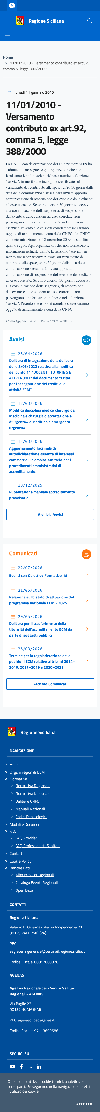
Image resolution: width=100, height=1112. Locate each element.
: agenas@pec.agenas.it (32, 1020)
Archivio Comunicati (50, 684)
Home (8, 57)
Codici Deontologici (31, 817)
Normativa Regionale (33, 786)
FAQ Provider (26, 838)
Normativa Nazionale (33, 793)
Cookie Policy (20, 861)
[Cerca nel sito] (90, 21)
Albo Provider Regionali (35, 875)
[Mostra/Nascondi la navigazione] (7, 35)
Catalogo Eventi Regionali (37, 882)
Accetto (84, 1104)
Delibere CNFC (27, 801)
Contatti (16, 853)
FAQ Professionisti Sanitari (38, 846)
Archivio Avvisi (50, 514)
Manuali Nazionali (30, 809)
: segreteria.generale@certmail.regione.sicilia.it (47, 947)
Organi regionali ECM (27, 772)
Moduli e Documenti (26, 824)
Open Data (24, 890)
